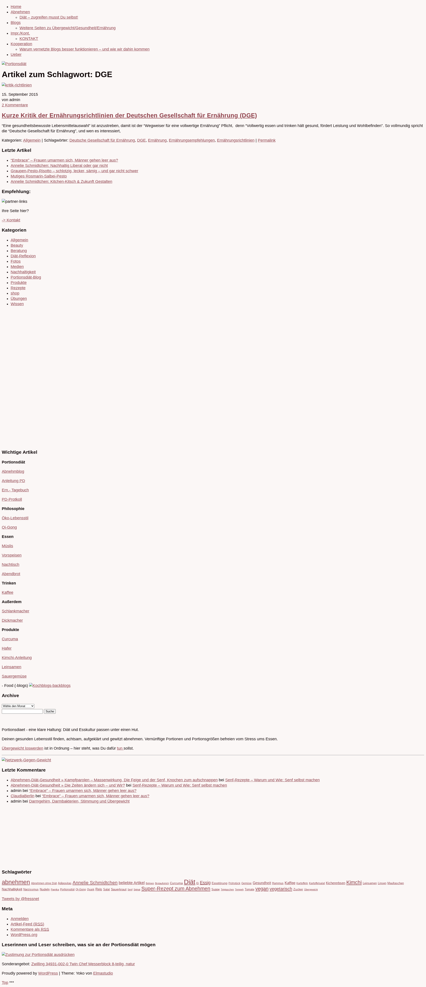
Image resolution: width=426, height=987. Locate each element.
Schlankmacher (15, 611)
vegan (261, 888)
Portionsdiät (67, 889)
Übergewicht (311, 889)
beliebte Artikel (132, 883)
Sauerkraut (118, 889)
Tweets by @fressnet (20, 899)
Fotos (16, 261)
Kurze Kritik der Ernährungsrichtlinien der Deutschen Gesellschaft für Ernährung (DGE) (129, 115)
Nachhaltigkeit (23, 272)
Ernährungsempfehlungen (192, 140)
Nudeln (45, 889)
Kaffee (7, 592)
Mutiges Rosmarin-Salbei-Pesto (39, 176)
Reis (98, 889)
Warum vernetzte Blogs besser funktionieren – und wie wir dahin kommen (85, 49)
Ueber (16, 54)
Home (16, 6)
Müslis (7, 546)
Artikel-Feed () (27, 924)
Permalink (267, 140)
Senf (130, 889)
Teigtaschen (227, 889)
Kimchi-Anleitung (17, 657)
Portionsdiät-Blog (26, 277)
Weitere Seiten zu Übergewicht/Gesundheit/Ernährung (68, 28)
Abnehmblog (13, 471)
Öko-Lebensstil (15, 518)
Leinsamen (11, 667)
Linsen (382, 883)
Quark (90, 889)
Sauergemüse (14, 676)
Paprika (55, 889)
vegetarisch (281, 888)
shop (15, 293)
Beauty (17, 245)
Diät (189, 881)
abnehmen (16, 882)
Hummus (278, 883)
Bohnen (150, 883)
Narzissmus (31, 889)
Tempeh (239, 889)
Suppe (215, 889)
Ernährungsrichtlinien (235, 140)
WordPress (48, 973)
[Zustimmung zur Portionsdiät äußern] (38, 954)
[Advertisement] (15, 377)
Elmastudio (103, 973)
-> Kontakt (11, 220)
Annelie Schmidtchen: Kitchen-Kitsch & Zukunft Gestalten (61, 181)
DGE (141, 140)
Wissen (17, 304)
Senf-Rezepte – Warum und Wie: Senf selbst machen (272, 780)
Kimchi (354, 882)
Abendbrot (11, 574)
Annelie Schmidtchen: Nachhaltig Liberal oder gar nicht (59, 165)
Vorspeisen (12, 555)
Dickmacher (12, 620)
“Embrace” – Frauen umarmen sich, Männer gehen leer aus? (64, 160)
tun (120, 748)
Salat (106, 889)
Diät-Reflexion (23, 256)
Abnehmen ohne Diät (44, 883)
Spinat (137, 889)
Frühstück (234, 883)
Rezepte (18, 288)
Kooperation (21, 44)
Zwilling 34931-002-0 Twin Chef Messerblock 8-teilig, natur (83, 964)
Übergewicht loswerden (22, 748)
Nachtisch (10, 564)
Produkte (19, 282)
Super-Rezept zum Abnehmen (175, 888)
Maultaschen (395, 883)
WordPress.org (24, 934)
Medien (17, 266)
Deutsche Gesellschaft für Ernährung (102, 140)
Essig (205, 882)
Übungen (19, 298)
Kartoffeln (302, 883)
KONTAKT (29, 38)
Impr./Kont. (20, 33)
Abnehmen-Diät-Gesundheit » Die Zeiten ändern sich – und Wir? (68, 785)
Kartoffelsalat (317, 883)
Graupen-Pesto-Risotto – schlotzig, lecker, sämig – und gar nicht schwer (74, 171)
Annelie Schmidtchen (95, 882)
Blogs (16, 22)
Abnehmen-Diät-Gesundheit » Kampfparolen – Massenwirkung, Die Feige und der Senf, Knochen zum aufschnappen (114, 780)
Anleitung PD (13, 481)
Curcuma (10, 639)
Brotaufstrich (162, 883)
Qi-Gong (9, 527)
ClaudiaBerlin (22, 796)
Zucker (298, 889)
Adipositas (64, 883)
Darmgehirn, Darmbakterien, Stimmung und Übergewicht (79, 801)
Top (5, 982)
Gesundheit (262, 883)
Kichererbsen (335, 883)
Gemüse (246, 883)
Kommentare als (30, 929)
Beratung (19, 250)
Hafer (7, 648)
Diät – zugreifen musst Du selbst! (49, 17)
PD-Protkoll (12, 499)
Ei (197, 883)
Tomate (249, 889)
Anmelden (20, 919)
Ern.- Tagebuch (15, 490)
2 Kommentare (15, 105)
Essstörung (219, 883)
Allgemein (32, 140)
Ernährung (157, 140)
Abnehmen (20, 12)
